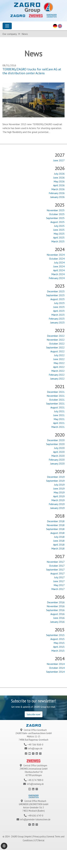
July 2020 (59, 448)
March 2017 (58, 589)
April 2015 (59, 646)
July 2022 (59, 355)
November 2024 (56, 254)
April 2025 (59, 237)
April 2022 (59, 367)
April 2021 (59, 423)
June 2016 (59, 617)
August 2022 (57, 351)
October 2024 (57, 258)
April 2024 (59, 270)
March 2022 (58, 370)
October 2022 (57, 343)
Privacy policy (39, 836)
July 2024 (59, 262)
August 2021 (57, 407)
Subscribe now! (33, 714)
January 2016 (57, 621)
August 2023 (57, 299)
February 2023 (57, 318)
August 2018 (57, 533)
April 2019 (59, 496)
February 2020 (57, 459)
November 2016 (56, 606)
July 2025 (59, 225)
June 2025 (59, 229)
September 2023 (55, 295)
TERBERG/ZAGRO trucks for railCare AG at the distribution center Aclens (31, 71)
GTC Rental (39, 840)
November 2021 (56, 395)
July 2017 (59, 577)
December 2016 (56, 602)
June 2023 (59, 307)
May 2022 (59, 363)
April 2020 (59, 451)
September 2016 (55, 610)
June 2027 (59, 160)
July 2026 (59, 173)
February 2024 (57, 278)
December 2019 (56, 476)
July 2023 (59, 303)
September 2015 (55, 635)
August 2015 (57, 639)
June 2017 (59, 581)
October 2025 (57, 214)
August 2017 (57, 573)
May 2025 (59, 233)
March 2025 (58, 241)
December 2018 (56, 521)
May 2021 (59, 419)
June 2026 (59, 177)
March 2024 (58, 274)
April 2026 (59, 185)
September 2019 (55, 480)
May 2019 (59, 492)
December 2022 (56, 335)
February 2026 (57, 193)
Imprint (28, 836)
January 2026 (57, 197)
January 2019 (57, 508)
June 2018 (59, 540)
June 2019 (59, 488)
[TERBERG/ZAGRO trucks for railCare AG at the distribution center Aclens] (33, 99)
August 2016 (57, 614)
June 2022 (59, 359)
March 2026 (58, 189)
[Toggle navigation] (7, 26)
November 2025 (56, 210)
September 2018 (55, 529)
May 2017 (59, 585)
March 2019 (58, 500)
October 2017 (57, 565)
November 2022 (56, 339)
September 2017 (55, 569)
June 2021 (59, 415)
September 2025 (55, 218)
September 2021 (55, 403)
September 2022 (55, 347)
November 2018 (56, 525)
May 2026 (59, 181)
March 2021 (58, 426)
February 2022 (57, 374)
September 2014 (55, 671)
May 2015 (59, 642)
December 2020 (56, 440)
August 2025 (57, 222)
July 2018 (59, 536)
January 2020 (57, 463)
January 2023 (57, 322)
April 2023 (59, 310)
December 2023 (56, 291)
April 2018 (59, 544)
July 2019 (59, 484)
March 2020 (58, 455)
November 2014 (56, 664)
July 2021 (59, 411)
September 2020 (55, 444)
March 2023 (58, 314)
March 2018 (58, 548)
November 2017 (56, 561)
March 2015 (58, 650)
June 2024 (59, 266)
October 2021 (57, 399)
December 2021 (56, 391)
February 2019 (57, 504)
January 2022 (57, 378)
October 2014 (57, 667)
